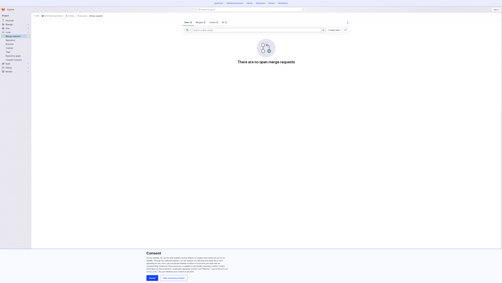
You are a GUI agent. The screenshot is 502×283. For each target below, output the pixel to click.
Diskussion (260, 3)
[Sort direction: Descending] (346, 30)
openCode (218, 3)
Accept (152, 278)
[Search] (323, 30)
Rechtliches (283, 3)
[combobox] (335, 30)
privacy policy (151, 272)
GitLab (249, 3)
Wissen (272, 3)
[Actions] (348, 22)
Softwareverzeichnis (235, 3)
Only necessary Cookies (174, 278)
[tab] (188, 22)
